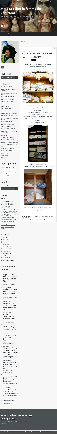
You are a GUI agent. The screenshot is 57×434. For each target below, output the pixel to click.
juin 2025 (5, 255)
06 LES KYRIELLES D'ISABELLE (10, 111)
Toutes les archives (8, 260)
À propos (15, 34)
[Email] (2, 25)
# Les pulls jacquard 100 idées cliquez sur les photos (9, 214)
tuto (14, 167)
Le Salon (4, 158)
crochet (8, 167)
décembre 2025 (7, 246)
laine (2, 173)
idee (48, 217)
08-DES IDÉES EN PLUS (8, 126)
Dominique (7, 289)
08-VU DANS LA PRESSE (8, 129)
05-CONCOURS (6, 106)
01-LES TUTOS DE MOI (8, 97)
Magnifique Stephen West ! (10, 328)
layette (8, 176)
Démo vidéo (5, 155)
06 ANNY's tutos (6, 108)
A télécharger (6, 153)
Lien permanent (27, 216)
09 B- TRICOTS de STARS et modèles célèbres (9, 132)
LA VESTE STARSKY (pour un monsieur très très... (10, 305)
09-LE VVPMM (6, 135)
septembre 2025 (7, 253)
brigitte (5, 275)
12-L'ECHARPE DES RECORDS (10, 142)
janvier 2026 (6, 244)
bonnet (3, 170)
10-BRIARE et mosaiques (8, 137)
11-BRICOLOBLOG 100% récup (10, 140)
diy (2, 176)
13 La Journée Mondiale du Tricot (9, 145)
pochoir (51, 217)
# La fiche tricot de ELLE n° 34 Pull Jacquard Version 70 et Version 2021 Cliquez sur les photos (9, 211)
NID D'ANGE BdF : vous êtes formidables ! (9, 316)
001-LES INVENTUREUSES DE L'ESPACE (9, 90)
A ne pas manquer (7, 151)
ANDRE (5, 314)
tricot (14, 173)
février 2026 (6, 242)
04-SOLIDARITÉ (6, 104)
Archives (8, 34)
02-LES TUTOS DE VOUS (8, 99)
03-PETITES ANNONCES (8, 101)
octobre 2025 (6, 251)
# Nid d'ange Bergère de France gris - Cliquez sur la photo (9, 203)
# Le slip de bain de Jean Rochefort (7, 227)
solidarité (10, 170)
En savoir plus (6, 432)
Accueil (3, 34)
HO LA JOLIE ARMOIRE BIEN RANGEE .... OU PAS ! (37, 55)
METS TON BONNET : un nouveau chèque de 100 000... (10, 365)
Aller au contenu (4, 1)
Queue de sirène (9, 348)
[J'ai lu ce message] (55, 431)
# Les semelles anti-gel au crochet (7, 222)
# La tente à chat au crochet (8, 225)
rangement (36, 217)
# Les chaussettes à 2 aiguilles (8, 219)
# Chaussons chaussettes (7, 201)
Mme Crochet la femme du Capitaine (21, 10)
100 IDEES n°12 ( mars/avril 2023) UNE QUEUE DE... (10, 352)
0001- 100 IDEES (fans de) (9, 87)
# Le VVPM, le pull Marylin (7, 217)
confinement (27, 219)
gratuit (8, 173)
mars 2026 (5, 239)
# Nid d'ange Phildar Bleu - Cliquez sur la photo (9, 207)
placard (32, 219)
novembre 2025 (7, 249)
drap (41, 217)
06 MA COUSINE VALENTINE (9, 116)
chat (2, 167)
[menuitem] (3, 34)
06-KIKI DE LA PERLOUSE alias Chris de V (9, 118)
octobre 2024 (6, 258)
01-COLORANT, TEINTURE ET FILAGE (9, 93)
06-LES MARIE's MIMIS (8, 122)
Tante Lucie (7, 336)
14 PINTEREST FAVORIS (8, 148)
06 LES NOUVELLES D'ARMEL (10, 113)
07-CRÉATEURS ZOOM (8, 124)
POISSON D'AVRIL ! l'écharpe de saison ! (10, 379)
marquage (44, 217)
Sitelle (5, 303)
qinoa (5, 362)
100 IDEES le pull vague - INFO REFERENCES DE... (10, 278)
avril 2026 (5, 237)
